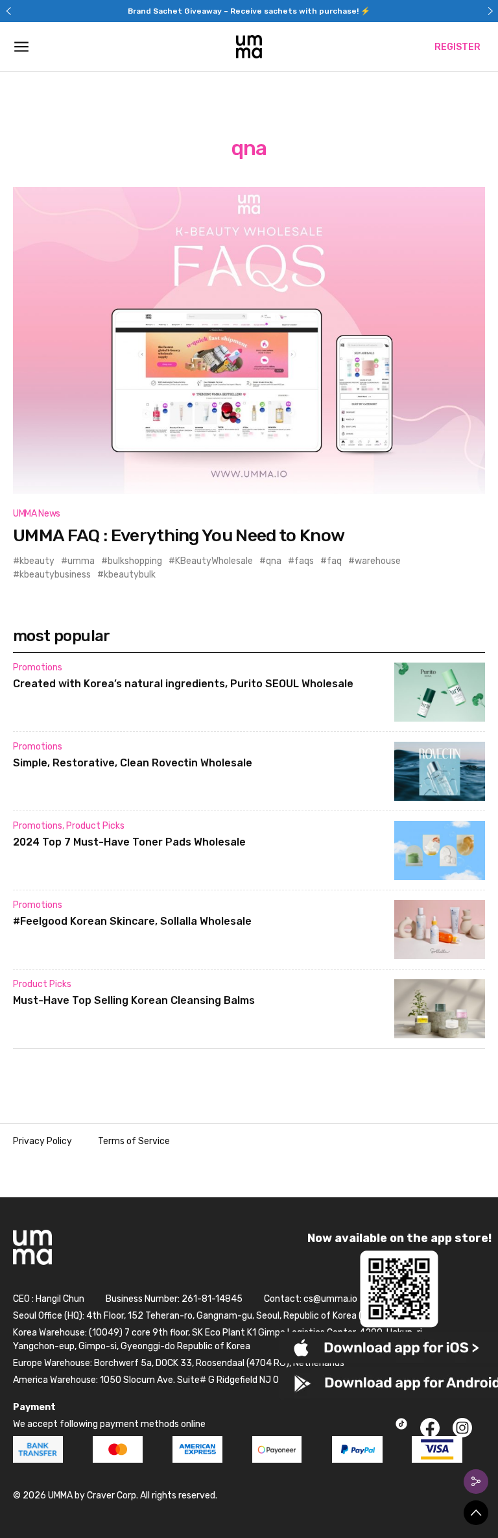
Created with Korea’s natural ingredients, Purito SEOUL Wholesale (183, 683)
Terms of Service (134, 1141)
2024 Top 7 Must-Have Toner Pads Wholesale (129, 842)
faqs (304, 561)
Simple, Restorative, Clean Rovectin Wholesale (132, 763)
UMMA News (36, 513)
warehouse (378, 561)
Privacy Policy (42, 1141)
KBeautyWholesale (214, 561)
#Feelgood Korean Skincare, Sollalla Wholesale (132, 921)
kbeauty (36, 561)
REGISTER (457, 47)
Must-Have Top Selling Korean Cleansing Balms (134, 1000)
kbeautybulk (130, 574)
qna (273, 561)
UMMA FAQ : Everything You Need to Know (178, 535)
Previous (8, 11)
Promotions (37, 667)
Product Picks (95, 825)
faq (334, 561)
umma (81, 561)
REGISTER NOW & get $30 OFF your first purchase (249, 11)
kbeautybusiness (55, 574)
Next (490, 11)
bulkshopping (135, 561)
